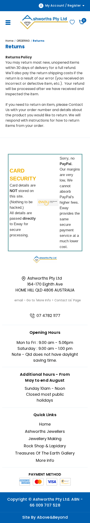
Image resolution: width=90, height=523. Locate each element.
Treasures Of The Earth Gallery (45, 453)
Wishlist (72, 22)
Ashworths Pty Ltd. (51, 499)
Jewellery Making (44, 438)
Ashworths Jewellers (45, 431)
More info (45, 460)
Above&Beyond (52, 517)
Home (45, 424)
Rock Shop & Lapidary (45, 446)
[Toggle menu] (8, 22)
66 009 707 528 (45, 505)
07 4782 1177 (47, 315)
